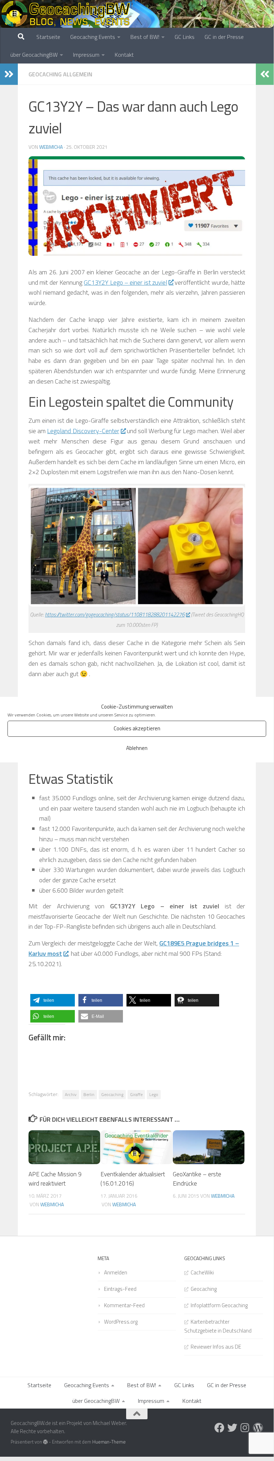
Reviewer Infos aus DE (216, 1347)
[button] (52, 1000)
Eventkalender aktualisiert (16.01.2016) (132, 1179)
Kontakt (124, 54)
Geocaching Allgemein (60, 74)
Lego (153, 1094)
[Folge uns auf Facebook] (219, 1428)
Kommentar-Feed (124, 1305)
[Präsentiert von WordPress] (45, 1442)
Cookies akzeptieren (137, 728)
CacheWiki (202, 1272)
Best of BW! (144, 36)
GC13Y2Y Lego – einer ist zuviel (125, 282)
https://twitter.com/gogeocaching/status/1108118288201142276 (115, 614)
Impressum (86, 54)
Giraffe (136, 1094)
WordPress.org (121, 1322)
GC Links (185, 36)
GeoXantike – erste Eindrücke (197, 1179)
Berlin (88, 1094)
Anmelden (115, 1272)
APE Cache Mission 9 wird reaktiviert (55, 1179)
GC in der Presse (224, 36)
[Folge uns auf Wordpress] (258, 1428)
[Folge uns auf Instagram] (245, 1428)
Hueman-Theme (109, 1441)
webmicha (51, 147)
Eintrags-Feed (120, 1289)
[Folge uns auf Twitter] (232, 1428)
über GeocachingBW (34, 54)
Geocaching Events (92, 36)
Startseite (48, 36)
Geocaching (112, 1094)
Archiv (71, 1094)
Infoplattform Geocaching (219, 1305)
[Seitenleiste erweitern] (9, 74)
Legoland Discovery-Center (83, 431)
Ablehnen (137, 748)
